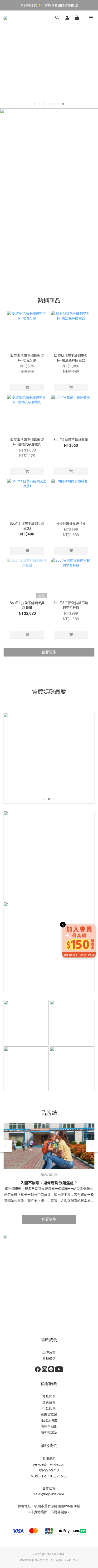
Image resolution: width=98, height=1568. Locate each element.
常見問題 (49, 1396)
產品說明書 (49, 1420)
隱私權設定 (49, 1432)
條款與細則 (49, 1426)
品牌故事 (49, 1352)
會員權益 (49, 1358)
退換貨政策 (49, 1414)
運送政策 (49, 1402)
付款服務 (49, 1408)
